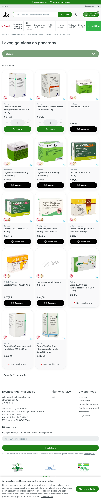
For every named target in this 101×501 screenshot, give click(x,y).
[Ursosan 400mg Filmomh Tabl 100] (50, 263)
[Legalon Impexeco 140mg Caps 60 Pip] (17, 151)
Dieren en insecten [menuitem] (82, 26)
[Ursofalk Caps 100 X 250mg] (17, 263)
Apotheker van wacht (89, 407)
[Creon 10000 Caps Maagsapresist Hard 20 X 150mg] (83, 263)
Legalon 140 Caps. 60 (80, 106)
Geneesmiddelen (17, 34)
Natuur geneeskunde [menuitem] (62, 26)
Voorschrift (84, 411)
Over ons (83, 396)
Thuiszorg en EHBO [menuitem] (73, 26)
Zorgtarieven (85, 415)
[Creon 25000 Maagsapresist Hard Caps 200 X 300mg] (17, 325)
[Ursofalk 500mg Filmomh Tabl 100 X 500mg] (83, 207)
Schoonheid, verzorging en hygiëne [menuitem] (18, 26)
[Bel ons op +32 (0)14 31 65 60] (75, 14)
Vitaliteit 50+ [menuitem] (51, 26)
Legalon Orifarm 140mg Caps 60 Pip (48, 174)
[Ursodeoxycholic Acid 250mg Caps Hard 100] (50, 207)
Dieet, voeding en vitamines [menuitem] (29, 26)
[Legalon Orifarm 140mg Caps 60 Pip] (50, 151)
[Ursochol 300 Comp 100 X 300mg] (17, 207)
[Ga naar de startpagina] (6, 14)
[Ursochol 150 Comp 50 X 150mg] (83, 151)
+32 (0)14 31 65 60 (19, 408)
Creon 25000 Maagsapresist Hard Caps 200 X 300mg (17, 347)
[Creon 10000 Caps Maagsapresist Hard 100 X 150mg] (17, 85)
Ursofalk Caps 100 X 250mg (17, 284)
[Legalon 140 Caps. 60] (83, 85)
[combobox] (36, 14)
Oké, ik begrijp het (87, 488)
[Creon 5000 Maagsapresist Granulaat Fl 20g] (50, 85)
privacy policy (89, 453)
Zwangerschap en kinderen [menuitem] (40, 26)
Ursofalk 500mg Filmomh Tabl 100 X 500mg (82, 230)
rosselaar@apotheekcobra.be (29, 411)
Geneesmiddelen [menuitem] (94, 26)
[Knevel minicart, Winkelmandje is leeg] (85, 14)
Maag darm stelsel (35, 34)
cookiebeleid (47, 496)
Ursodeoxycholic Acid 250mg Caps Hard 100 (47, 230)
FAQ (53, 396)
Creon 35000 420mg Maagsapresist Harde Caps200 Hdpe (47, 349)
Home (4, 34)
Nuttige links (84, 400)
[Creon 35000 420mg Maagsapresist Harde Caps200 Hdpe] (50, 325)
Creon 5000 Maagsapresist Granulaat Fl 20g (50, 108)
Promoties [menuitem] (7, 26)
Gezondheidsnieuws (88, 404)
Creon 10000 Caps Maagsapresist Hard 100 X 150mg (16, 109)
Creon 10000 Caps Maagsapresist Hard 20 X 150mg (82, 287)
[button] (50, 53)
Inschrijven (50, 447)
